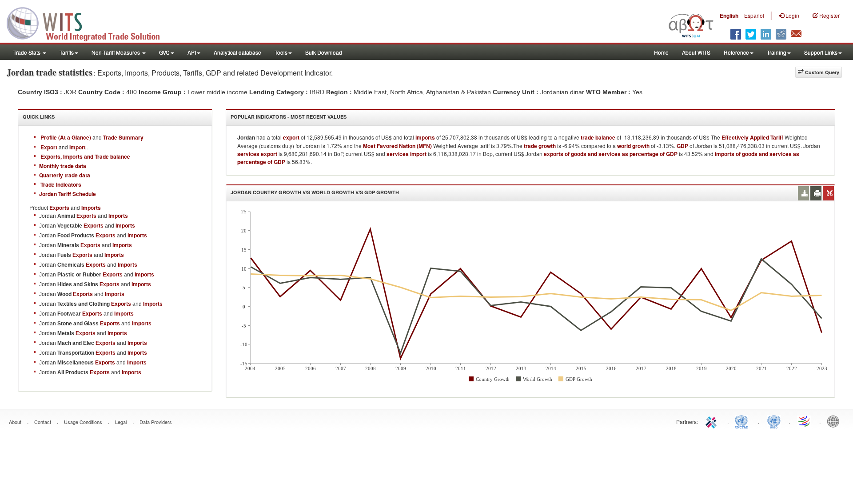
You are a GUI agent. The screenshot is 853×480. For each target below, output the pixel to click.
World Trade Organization (804, 421)
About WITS (696, 52)
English (729, 16)
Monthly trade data (62, 166)
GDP (682, 146)
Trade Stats (27, 52)
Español (754, 15)
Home (661, 52)
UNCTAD (743, 421)
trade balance (598, 137)
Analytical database (237, 52)
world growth (633, 146)
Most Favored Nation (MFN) (397, 146)
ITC (712, 421)
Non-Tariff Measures (116, 52)
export (291, 137)
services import (406, 154)
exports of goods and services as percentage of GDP (611, 154)
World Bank (835, 421)
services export (257, 154)
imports (425, 137)
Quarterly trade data (64, 175)
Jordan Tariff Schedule (67, 194)
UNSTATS (774, 421)
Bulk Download (323, 52)
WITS (89, 22)
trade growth (540, 146)
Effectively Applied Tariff (752, 137)
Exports (86, 216)
